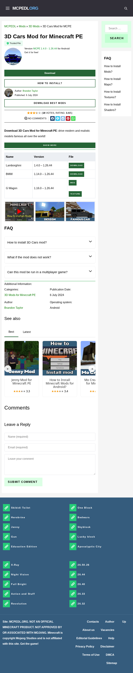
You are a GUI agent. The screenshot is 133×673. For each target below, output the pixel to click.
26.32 (81, 603)
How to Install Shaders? (112, 107)
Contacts (93, 621)
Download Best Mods (50, 103)
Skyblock (84, 527)
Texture (75, 194)
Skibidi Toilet (20, 507)
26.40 (81, 584)
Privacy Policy (85, 646)
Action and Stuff (23, 593)
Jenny (15, 527)
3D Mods (34, 26)
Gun (14, 536)
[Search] (126, 8)
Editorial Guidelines (89, 638)
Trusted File (15, 43)
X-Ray (15, 564)
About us (88, 629)
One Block (85, 507)
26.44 (81, 574)
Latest (27, 332)
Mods (22, 26)
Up (124, 621)
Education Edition (24, 546)
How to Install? (50, 83)
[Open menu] (7, 8)
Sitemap (111, 663)
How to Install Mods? (112, 69)
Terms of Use (91, 654)
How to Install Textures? (112, 94)
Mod (72, 183)
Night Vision (20, 574)
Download (50, 73)
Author (109, 621)
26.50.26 (84, 564)
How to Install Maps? (112, 81)
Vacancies (107, 629)
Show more (50, 145)
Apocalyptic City (90, 546)
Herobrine (18, 517)
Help (111, 638)
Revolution (19, 603)
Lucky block (86, 536)
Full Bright (19, 584)
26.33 (81, 593)
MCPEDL (25, 8)
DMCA (110, 654)
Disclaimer (107, 646)
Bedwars (84, 517)
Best (11, 332)
